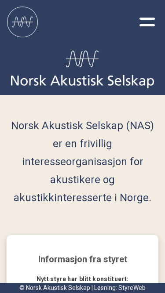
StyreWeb (132, 287)
